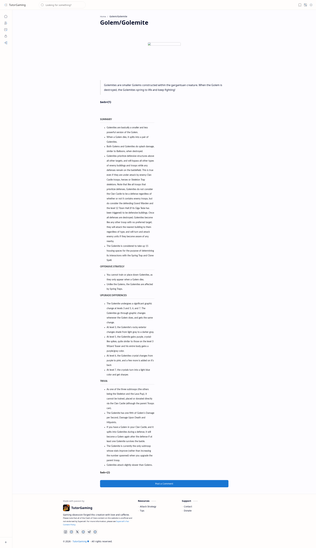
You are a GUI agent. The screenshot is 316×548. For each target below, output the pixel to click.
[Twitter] (77, 531)
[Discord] (95, 531)
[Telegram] (89, 531)
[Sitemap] (5, 42)
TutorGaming (17, 5)
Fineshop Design (256, 541)
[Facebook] (65, 531)
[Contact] (5, 29)
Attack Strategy (148, 506)
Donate (188, 510)
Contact (188, 506)
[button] (5, 4)
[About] (5, 23)
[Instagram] (71, 531)
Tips (142, 510)
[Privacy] (5, 36)
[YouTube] (83, 531)
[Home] (5, 16)
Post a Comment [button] (164, 483)
